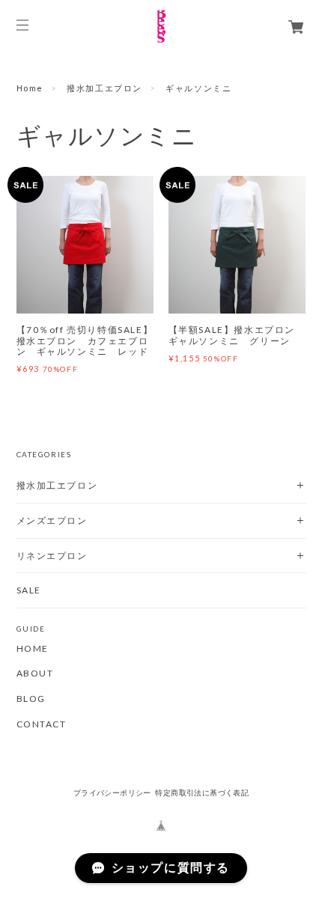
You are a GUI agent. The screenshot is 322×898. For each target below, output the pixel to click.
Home (29, 88)
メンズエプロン (52, 520)
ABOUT (35, 673)
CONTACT (41, 724)
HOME (32, 649)
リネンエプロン (52, 555)
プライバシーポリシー (112, 793)
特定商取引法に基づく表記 (202, 793)
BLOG (31, 699)
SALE (28, 590)
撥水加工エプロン (104, 88)
